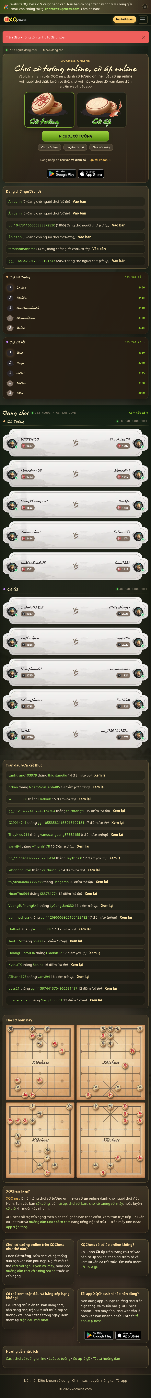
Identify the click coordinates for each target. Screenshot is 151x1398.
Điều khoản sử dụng (54, 1380)
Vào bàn (79, 201)
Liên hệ (30, 1380)
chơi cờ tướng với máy (106, 1203)
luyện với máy (43, 1266)
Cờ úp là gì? (89, 1267)
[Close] (143, 37)
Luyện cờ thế (75, 147)
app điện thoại (17, 1227)
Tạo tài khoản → (100, 160)
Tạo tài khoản (125, 19)
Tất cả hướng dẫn (106, 1358)
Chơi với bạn (49, 147)
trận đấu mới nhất (34, 1320)
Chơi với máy (101, 147)
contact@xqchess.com (62, 9)
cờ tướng (43, 1203)
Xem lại (100, 775)
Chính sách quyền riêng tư (93, 1380)
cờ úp (62, 1203)
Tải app (121, 1380)
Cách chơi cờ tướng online (26, 1358)
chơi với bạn (78, 1203)
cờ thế (11, 1208)
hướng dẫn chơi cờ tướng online (31, 1271)
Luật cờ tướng (59, 1358)
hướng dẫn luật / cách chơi (49, 1221)
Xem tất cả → (135, 276)
